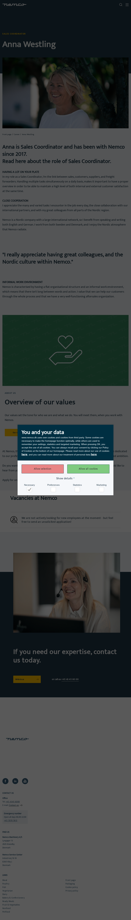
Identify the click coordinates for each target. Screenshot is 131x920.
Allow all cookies (88, 469)
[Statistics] (77, 489)
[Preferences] (53, 489)
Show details (64, 478)
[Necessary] (29, 489)
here (24, 454)
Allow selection (42, 469)
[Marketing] (101, 489)
